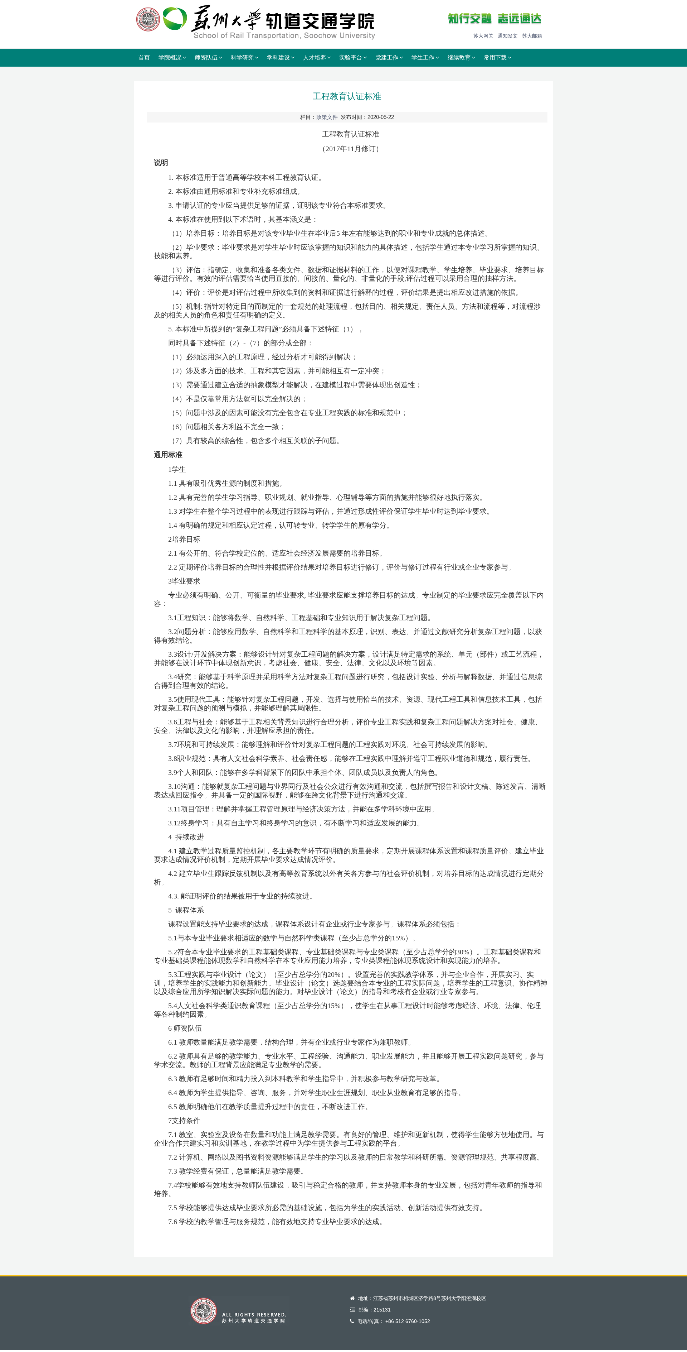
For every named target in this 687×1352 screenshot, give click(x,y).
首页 (144, 57)
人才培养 (314, 57)
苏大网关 (483, 36)
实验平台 (350, 57)
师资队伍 (206, 57)
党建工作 (386, 57)
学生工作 (422, 57)
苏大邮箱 (532, 36)
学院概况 (170, 57)
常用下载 (495, 57)
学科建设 (278, 57)
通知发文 (508, 36)
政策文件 (327, 117)
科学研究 (242, 57)
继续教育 (459, 57)
